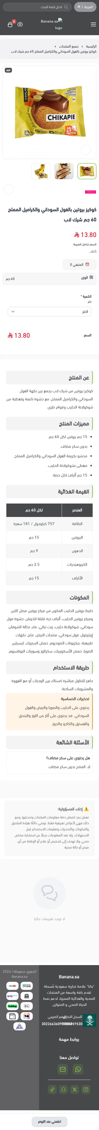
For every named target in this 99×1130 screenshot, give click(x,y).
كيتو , (92, 251)
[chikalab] (90, 192)
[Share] (9, 189)
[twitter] (74, 1089)
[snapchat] (63, 1089)
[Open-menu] (94, 24)
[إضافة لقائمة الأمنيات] (86, 150)
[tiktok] (52, 1089)
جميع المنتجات (68, 46)
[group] (49, 112)
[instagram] (85, 1089)
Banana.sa (19, 976)
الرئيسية (91, 46)
